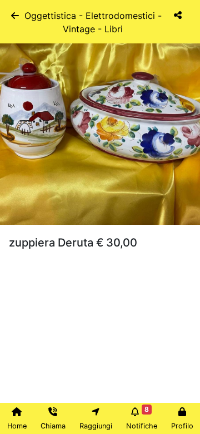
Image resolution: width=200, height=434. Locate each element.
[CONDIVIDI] (178, 21)
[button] (15, 124)
